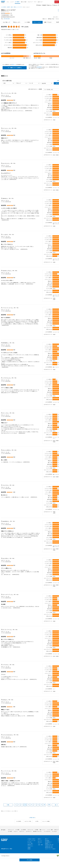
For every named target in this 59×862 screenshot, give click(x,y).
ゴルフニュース (30, 829)
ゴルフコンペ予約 (27, 821)
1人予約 (36, 821)
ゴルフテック (21, 831)
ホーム (8, 1)
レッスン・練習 (50, 829)
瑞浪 (12, 7)
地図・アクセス (47, 22)
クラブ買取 (17, 829)
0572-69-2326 (7, 18)
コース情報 (27, 22)
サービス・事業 (30, 843)
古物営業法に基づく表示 (49, 846)
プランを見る (29, 859)
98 (49, 804)
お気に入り (56, 5)
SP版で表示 (32, 817)
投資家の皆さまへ (30, 844)
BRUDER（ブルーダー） (37, 831)
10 (44, 804)
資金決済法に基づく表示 (49, 847)
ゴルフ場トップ (6, 22)
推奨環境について (48, 843)
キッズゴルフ (54, 831)
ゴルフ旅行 (10, 831)
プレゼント (16, 831)
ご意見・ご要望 (40, 844)
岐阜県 (8, 7)
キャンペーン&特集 (45, 821)
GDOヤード (13, 64)
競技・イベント (42, 829)
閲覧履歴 (44, 5)
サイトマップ (40, 840)
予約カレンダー (16, 22)
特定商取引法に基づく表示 (49, 844)
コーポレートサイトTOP (31, 840)
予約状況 (39, 5)
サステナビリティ (30, 846)
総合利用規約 (47, 840)
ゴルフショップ (11, 829)
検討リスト (50, 5)
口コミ (37, 22)
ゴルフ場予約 (3, 7)
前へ (9, 804)
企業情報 (29, 847)
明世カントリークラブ (18, 7)
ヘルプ (39, 843)
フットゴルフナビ (47, 831)
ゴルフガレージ (29, 831)
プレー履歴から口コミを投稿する (15, 67)
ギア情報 (36, 829)
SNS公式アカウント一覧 (6, 848)
